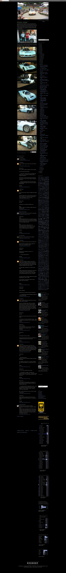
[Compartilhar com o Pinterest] (35, 152)
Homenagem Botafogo (43, 115)
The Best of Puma (45, 287)
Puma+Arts (41, 71)
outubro (41, 56)
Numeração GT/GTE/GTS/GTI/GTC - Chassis (45, 326)
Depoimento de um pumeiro (44, 122)
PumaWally (41, 273)
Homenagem (47, 230)
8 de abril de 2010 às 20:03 (24, 233)
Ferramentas (42, 216)
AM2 (45, 179)
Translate (45, 387)
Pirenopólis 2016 (47, 256)
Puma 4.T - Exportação (43, 144)
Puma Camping (46, 264)
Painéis (39, 253)
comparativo (45, 195)
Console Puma (47, 196)
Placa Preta (40, 257)
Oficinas (47, 249)
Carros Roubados (44, 191)
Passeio (40, 254)
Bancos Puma (43, 302)
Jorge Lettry (43, 233)
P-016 (41, 251)
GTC (46, 225)
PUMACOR (42, 317)
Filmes (40, 217)
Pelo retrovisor (40, 255)
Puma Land (40, 393)
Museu (45, 246)
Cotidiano (39, 198)
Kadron (47, 233)
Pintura (43, 256)
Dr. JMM (20, 157)
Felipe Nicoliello (21, 404)
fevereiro (41, 168)
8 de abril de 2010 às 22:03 (24, 238)
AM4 (40, 180)
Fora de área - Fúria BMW (43, 147)
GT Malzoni (42, 222)
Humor (40, 231)
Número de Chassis (45, 248)
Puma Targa (40, 271)
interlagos (47, 232)
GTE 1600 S (45, 226)
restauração (45, 280)
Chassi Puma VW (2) (44, 341)
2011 (40, 51)
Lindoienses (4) (42, 110)
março (41, 167)
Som (39, 284)
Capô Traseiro (42, 189)
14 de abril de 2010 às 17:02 (24, 414)
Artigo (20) (41, 131)
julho (41, 60)
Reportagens (41, 279)
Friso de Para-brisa (41, 220)
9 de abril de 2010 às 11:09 (24, 296)
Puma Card (40, 265)
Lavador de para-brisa (41, 236)
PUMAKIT (47, 272)
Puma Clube (40, 392)
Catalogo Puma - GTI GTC (43, 72)
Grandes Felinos (45, 221)
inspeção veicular (44, 231)
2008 (40, 172)
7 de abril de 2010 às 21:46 (24, 160)
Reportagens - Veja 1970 (43, 87)
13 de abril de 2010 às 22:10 (24, 402)
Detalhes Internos (40, 201)
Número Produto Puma (41, 249)
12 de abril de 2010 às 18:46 (24, 378)
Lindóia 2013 (46, 237)
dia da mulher (44, 202)
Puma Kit (44, 269)
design (39, 200)
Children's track (44, 194)
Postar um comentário (20, 416)
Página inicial (27, 430)
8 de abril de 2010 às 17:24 (24, 209)
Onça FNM (39, 250)
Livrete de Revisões (40, 238)
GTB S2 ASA (46, 224)
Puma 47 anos (40, 262)
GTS (45, 228)
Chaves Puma (40, 194)
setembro (41, 57)
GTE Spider (44, 227)
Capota (47, 189)
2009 (40, 171)
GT (48, 221)
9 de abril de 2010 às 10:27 (24, 284)
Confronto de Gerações (41, 196)
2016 (40, 45)
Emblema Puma (46, 205)
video (42, 289)
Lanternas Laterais (45, 234)
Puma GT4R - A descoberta (44, 65)
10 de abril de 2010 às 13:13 (24, 366)
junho (41, 61)
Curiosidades (47, 198)
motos (45, 245)
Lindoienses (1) (42, 114)
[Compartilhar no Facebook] (34, 152)
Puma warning (40, 272)
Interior (43, 232)
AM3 (48, 179)
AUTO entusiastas (40, 397)
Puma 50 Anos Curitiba (42, 263)
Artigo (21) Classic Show (43, 86)
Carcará (39, 190)
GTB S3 (39, 225)
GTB (43, 223)
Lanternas (39, 234)
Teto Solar (39, 287)
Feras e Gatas (45, 215)
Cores (40, 197)
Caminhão (41, 188)
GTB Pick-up (47, 223)
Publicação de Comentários (44, 79)
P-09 (47, 252)
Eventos (44, 211)
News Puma (40, 247)
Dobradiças (39, 204)
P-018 (44, 251)
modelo (39, 245)
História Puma (40, 230)
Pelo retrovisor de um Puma (44, 103)
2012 (40, 50)
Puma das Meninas (45, 266)
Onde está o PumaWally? (43, 143)
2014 (40, 47)
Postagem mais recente (20, 430)
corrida (44, 197)
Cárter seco (42, 192)
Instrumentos (39, 232)
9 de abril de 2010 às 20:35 (24, 322)
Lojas (42, 239)
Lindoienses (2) (42, 113)
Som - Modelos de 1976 (43, 68)
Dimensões (46, 203)
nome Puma (44, 247)
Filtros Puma (43, 217)
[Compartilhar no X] (33, 152)
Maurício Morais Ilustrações (42, 398)
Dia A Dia (45, 201)
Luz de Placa (46, 239)
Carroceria (45, 190)
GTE (39, 226)
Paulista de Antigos (45, 254)
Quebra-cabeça (41, 275)
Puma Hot (47, 268)
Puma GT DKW (41, 268)
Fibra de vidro (47, 216)
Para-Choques (47, 253)
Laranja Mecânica (40, 235)
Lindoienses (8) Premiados (43, 104)
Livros (44, 238)
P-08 (44, 252)
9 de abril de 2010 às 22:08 (24, 330)
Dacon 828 (41, 199)
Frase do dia (41, 165)
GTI (48, 227)
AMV (44, 180)
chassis (41, 193)
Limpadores (47, 236)
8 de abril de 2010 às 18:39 (24, 214)
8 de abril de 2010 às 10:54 (24, 198)
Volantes (45, 289)
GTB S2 (40, 224)
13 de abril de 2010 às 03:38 (24, 393)
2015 (40, 46)
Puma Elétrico (40, 267)
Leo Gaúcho (21, 235)
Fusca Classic (40, 391)
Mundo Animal (40, 246)
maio (41, 62)
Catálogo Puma (47, 192)
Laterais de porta (45, 235)
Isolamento (39, 233)
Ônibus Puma (43, 250)
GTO (41, 228)
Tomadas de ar (40, 288)
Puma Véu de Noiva (45, 271)
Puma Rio (46, 270)
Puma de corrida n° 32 (43, 158)
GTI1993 (20, 162)
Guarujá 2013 (40, 229)
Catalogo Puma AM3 (43, 157)
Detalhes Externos (45, 200)
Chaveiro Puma (45, 193)
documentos (44, 204)
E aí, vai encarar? (42, 130)
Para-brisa (43, 253)
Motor (42, 245)
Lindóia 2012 (41, 237)
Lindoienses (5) (42, 109)
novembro (41, 55)
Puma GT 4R (45, 267)
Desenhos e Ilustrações (45, 199)
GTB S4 (43, 225)
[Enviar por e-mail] (32, 152)
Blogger (44, 21)
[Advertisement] (24, 423)
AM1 (42, 179)
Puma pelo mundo (42, 134)
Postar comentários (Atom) (23, 432)
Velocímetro (44, 288)
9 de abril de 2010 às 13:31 (24, 310)
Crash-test (43, 198)
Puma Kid (41, 269)
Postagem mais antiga (34, 430)
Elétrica (42, 205)
